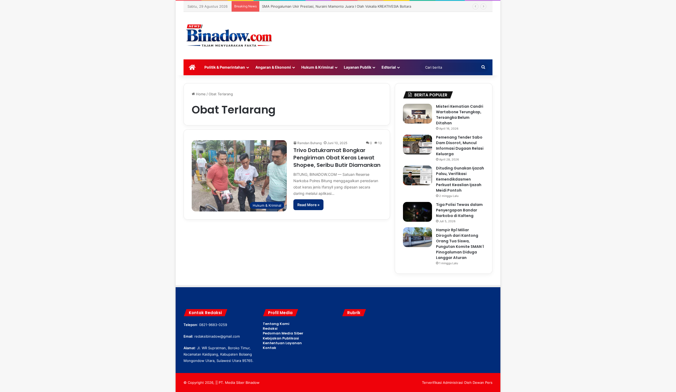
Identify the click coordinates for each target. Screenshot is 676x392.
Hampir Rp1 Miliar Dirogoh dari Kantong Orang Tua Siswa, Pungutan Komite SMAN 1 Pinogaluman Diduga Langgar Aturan (460, 243)
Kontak (269, 347)
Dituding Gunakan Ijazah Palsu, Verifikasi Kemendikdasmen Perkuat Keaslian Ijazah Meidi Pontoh (460, 179)
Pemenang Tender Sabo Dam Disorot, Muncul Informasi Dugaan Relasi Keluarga (459, 146)
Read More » (308, 204)
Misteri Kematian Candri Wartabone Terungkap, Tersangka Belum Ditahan (459, 115)
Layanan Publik (357, 67)
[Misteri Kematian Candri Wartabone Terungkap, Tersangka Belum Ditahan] (417, 114)
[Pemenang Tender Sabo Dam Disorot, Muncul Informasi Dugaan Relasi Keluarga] (417, 144)
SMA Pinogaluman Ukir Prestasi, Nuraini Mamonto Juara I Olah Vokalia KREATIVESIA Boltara (336, 6)
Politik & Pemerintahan (224, 67)
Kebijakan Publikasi (281, 338)
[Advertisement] (391, 29)
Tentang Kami (276, 323)
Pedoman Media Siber (283, 333)
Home (200, 94)
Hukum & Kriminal (317, 67)
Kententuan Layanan (282, 343)
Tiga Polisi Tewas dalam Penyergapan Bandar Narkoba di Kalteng (459, 210)
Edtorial (389, 67)
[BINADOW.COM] (230, 35)
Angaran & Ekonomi (273, 67)
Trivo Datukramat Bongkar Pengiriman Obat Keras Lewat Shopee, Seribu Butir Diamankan (337, 158)
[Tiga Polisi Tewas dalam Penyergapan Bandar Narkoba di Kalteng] (417, 212)
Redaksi (270, 328)
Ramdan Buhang (309, 143)
